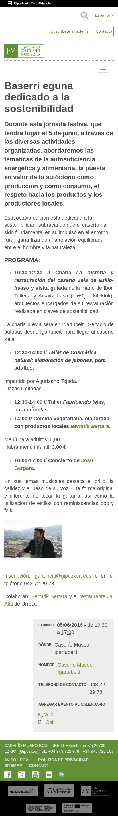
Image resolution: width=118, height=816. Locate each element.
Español (103, 15)
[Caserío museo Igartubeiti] (37, 51)
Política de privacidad (63, 760)
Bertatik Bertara (89, 426)
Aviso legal (17, 760)
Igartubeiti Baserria (8, 68)
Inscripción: (17, 576)
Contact (38, 765)
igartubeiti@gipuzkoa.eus (60, 576)
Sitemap (13, 765)
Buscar (84, 15)
